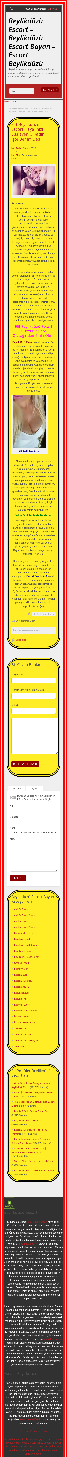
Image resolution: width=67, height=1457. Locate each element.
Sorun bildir (21, 640)
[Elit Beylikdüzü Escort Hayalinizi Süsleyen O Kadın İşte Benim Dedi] (34, 180)
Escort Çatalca (21, 987)
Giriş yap (52, 8)
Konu (12, 828)
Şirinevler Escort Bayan (26, 1040)
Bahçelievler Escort (24, 933)
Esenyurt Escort (22, 1004)
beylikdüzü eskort (28, 1243)
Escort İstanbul (21, 993)
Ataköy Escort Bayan (24, 915)
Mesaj (13, 839)
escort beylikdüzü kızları (33, 1419)
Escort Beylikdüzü (23, 981)
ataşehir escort (33, 1450)
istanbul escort (17, 1450)
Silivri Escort (20, 1028)
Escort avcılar (21, 969)
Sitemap (23, 1431)
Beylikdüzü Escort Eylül (26, 1120)
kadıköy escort (50, 1450)
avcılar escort (10, 101)
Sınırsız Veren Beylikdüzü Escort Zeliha (34, 1161)
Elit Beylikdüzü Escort (44, 614)
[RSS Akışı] (11, 8)
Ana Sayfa (12, 108)
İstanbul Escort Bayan (25, 1022)
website (15, 705)
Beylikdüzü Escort (27, 108)
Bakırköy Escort (22, 939)
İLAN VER (50, 89)
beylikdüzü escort (37, 1222)
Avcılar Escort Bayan (24, 927)
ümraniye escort (33, 1453)
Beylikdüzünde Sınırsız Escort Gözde (32, 1111)
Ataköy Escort (21, 909)
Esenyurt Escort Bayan (25, 1010)
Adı (11, 806)
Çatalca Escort (21, 963)
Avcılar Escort (21, 921)
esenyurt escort (38, 1446)
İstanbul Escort (21, 1016)
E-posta (14, 817)
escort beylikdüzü (53, 1339)
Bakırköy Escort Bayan (25, 945)
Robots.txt (35, 1431)
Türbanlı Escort (21, 1046)
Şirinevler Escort (22, 1034)
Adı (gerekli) (17, 674)
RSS (45, 1431)
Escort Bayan (21, 975)
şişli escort (45, 1439)
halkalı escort (31, 1439)
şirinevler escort (20, 1446)
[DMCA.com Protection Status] (9, 1208)
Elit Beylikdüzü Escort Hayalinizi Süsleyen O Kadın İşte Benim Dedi (28, 131)
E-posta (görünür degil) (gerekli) (27, 690)
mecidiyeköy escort (40, 1442)
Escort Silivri (20, 999)
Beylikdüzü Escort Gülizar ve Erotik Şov (34, 1170)
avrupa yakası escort (17, 1442)
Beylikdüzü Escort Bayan (26, 957)
